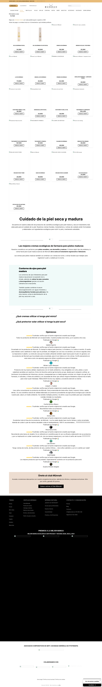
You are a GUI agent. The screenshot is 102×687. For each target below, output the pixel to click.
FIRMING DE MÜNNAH (62, 77)
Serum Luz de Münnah (40, 77)
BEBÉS (58, 10)
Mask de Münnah (40, 172)
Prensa (68, 503)
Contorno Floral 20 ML (61, 109)
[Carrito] (89, 5)
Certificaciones (54, 515)
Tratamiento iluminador (83, 109)
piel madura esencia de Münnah (39, 251)
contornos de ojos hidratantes (31, 275)
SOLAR (35, 10)
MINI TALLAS (29, 10)
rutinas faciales (71, 255)
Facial (10, 506)
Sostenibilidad (48, 512)
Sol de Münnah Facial (19, 45)
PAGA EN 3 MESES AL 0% (41, 1)
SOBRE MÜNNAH (87, 10)
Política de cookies (60, 679)
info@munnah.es (70, 512)
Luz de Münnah (19, 77)
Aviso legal (39, 679)
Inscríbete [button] (91, 685)
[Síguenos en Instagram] (71, 518)
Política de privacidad (49, 679)
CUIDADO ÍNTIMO (14, 10)
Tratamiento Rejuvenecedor (19, 141)
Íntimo (10, 503)
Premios (47, 515)
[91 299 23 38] (86, 5)
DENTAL (53, 10)
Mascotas (11, 525)
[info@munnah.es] (83, 5)
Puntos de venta (27, 505)
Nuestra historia (49, 509)
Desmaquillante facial (40, 109)
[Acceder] (92, 5)
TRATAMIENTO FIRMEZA (40, 141)
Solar (10, 513)
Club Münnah (23, 5)
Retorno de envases (28, 510)
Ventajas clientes (27, 508)
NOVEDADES (79, 10)
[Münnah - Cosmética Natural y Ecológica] (51, 5)
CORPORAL (47, 10)
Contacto (68, 509)
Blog (67, 506)
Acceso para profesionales (51, 505)
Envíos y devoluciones (29, 513)
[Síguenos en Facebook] (68, 518)
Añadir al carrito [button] (19, 51)
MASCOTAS (63, 10)
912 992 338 (79, 512)
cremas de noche (58, 255)
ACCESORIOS (71, 10)
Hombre (11, 522)
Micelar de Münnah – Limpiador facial (83, 77)
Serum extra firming (83, 141)
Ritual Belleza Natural (19, 204)
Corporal (11, 516)
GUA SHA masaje (83, 172)
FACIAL (21, 10)
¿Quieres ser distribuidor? (51, 502)
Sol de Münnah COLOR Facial (40, 45)
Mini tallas (11, 510)
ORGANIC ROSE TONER (19, 172)
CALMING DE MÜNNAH (61, 141)
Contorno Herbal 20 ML (19, 109)
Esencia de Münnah (62, 45)
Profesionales (33, 5)
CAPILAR (41, 10)
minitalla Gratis (19, 20)
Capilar (11, 519)
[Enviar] (79, 6)
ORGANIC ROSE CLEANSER (61, 172)
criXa (59, 685)
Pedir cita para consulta (29, 516)
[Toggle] (13, 316)
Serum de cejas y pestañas (83, 45)
